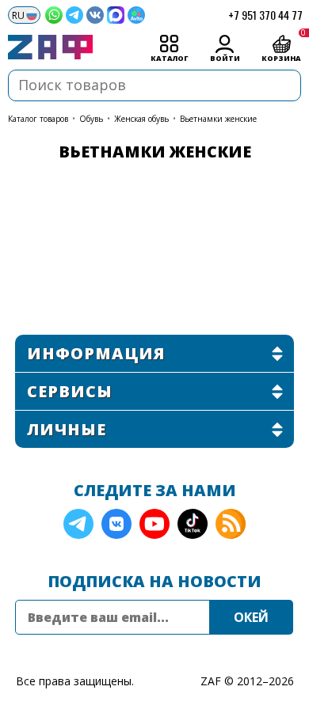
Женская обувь (141, 118)
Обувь (91, 118)
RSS (231, 524)
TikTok (192, 524)
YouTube (154, 524)
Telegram (78, 524)
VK (116, 524)
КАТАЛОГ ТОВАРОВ (38, 118)
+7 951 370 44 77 (265, 14)
